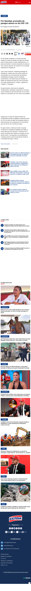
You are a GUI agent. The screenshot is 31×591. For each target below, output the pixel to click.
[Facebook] (7, 53)
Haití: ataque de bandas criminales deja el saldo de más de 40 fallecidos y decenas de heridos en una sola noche (16, 243)
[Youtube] (14, 528)
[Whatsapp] (2, 53)
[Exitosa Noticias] (3, 2)
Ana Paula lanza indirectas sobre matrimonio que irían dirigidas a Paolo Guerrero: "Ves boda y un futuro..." (15, 339)
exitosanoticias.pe (8, 545)
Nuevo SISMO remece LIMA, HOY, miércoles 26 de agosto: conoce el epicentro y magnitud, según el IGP (19, 173)
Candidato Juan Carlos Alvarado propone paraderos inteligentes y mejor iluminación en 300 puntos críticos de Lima (19, 164)
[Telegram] (12, 53)
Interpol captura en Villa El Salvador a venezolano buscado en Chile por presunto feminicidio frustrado (20, 154)
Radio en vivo (4, 565)
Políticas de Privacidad (6, 563)
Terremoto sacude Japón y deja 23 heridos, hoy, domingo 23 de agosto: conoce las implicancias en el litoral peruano (17, 231)
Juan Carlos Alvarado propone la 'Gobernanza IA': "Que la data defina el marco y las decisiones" (14, 479)
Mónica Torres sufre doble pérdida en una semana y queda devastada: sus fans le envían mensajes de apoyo (15, 311)
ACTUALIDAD (15, 143)
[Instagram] (17, 528)
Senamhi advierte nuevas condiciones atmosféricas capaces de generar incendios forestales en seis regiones (20, 182)
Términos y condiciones (7, 560)
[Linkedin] (9, 53)
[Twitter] (4, 53)
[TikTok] (21, 528)
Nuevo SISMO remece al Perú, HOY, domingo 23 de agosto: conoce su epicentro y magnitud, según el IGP (16, 237)
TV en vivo (3, 558)
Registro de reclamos (6, 556)
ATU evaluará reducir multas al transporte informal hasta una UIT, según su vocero (19, 191)
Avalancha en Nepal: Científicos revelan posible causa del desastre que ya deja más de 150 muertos (15, 507)
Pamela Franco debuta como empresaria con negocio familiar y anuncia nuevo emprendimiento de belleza (15, 395)
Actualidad (4, 15)
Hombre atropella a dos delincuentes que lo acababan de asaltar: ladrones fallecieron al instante (16, 225)
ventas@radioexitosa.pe (10, 542)
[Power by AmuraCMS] (26, 578)
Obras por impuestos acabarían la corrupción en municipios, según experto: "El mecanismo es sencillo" (15, 452)
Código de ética (5, 554)
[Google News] (19, 528)
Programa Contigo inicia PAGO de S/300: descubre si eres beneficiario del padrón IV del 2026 (17, 249)
